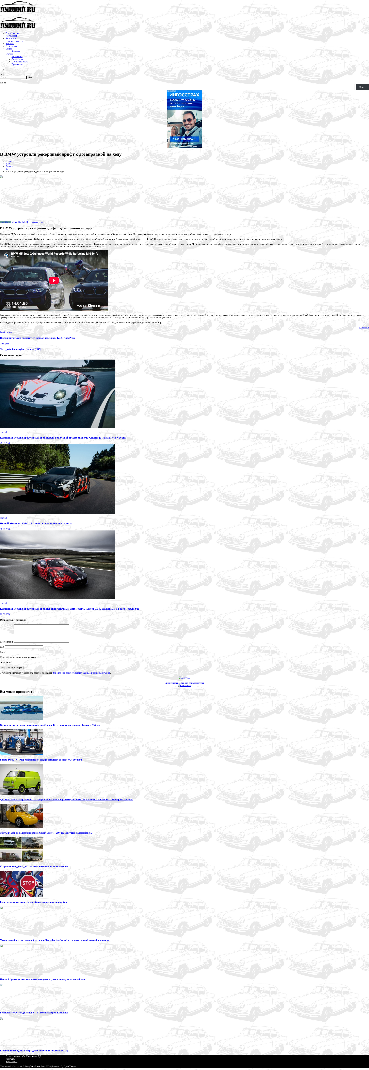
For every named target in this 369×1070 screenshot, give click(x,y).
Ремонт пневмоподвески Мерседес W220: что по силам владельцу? (34, 1050)
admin (14, 222)
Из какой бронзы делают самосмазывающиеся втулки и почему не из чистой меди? (43, 979)
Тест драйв (11, 38)
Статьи (9, 54)
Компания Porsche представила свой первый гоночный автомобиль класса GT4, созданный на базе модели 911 (69, 608)
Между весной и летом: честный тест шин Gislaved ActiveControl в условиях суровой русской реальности (54, 940)
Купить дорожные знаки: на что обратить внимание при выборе (33, 902)
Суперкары (11, 46)
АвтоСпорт (11, 36)
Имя (2, 647)
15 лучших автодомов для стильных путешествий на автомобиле (34, 866)
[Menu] (1, 15)
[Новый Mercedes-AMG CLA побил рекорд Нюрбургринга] (57, 513)
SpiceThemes (70, 1066)
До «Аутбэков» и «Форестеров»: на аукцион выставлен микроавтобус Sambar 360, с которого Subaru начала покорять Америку (66, 799)
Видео (9, 48)
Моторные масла (20, 61)
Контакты (10, 1059)
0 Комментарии (36, 222)
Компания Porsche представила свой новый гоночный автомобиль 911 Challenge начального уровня (63, 437)
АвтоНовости (12, 33)
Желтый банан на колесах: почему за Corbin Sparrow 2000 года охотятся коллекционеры (46, 833)
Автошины (17, 56)
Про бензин (17, 64)
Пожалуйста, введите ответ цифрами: (18, 657)
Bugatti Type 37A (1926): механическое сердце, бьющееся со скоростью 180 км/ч (41, 760)
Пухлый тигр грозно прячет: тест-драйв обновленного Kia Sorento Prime (37, 338)
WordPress (35, 1066)
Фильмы (16, 51)
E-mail (3, 652)
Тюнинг (10, 43)
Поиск (3, 82)
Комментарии (7, 642)
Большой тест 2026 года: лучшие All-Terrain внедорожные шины (34, 1012)
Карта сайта (11, 1061)
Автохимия (17, 59)
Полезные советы (14, 41)
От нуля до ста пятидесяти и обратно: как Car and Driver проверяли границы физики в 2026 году (50, 725)
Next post (4, 343)
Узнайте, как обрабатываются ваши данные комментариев (81, 673)
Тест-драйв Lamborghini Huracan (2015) (20, 349)
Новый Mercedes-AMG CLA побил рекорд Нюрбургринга (36, 523)
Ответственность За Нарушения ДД (23, 1056)
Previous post (6, 332)
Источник (364, 327)
